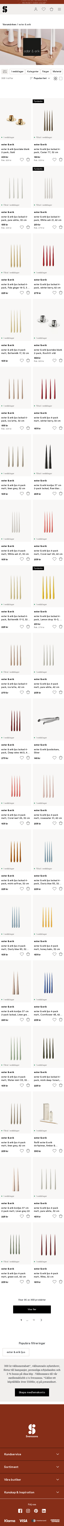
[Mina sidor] (36, 9)
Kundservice (12, 1454)
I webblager (17, 71)
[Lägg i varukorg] (28, 159)
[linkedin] (44, 1511)
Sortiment (11, 1466)
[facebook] (20, 1511)
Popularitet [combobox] (40, 78)
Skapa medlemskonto (32, 1392)
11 (34, 1320)
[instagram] (28, 1511)
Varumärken (9, 24)
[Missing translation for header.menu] (59, 9)
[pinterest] (36, 1511)
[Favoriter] (44, 9)
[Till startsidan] (5, 9)
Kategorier (33, 71)
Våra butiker (12, 1479)
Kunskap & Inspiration (19, 1492)
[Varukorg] (51, 9)
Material (57, 71)
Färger (45, 71)
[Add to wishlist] (21, 159)
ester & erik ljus (16, 1352)
